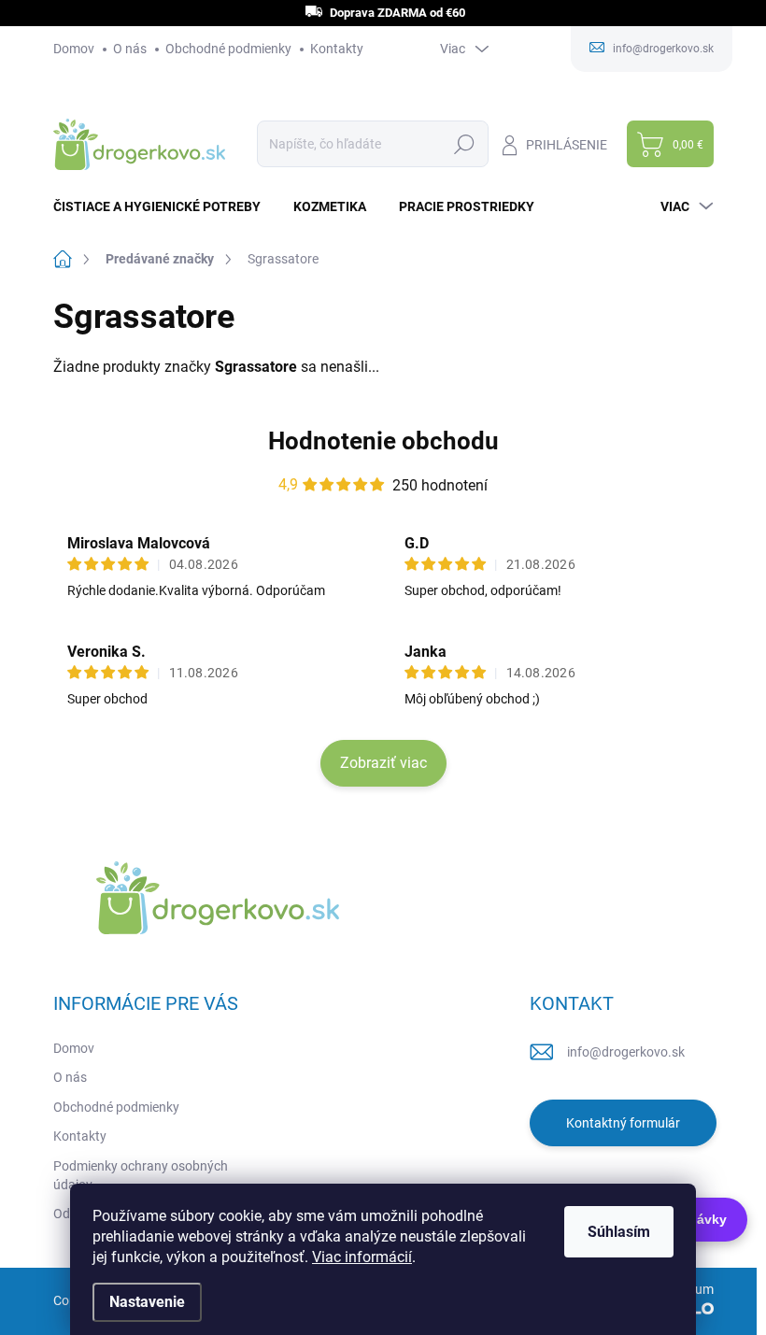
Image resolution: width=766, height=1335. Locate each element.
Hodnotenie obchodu (383, 441)
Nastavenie (147, 1302)
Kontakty (336, 48)
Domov (73, 48)
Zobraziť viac (383, 763)
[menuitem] (164, 206)
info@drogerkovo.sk (626, 1051)
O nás (130, 48)
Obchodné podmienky (228, 48)
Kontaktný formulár (623, 1122)
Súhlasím (619, 1232)
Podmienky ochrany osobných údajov (140, 1175)
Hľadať (465, 143)
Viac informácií (362, 1257)
